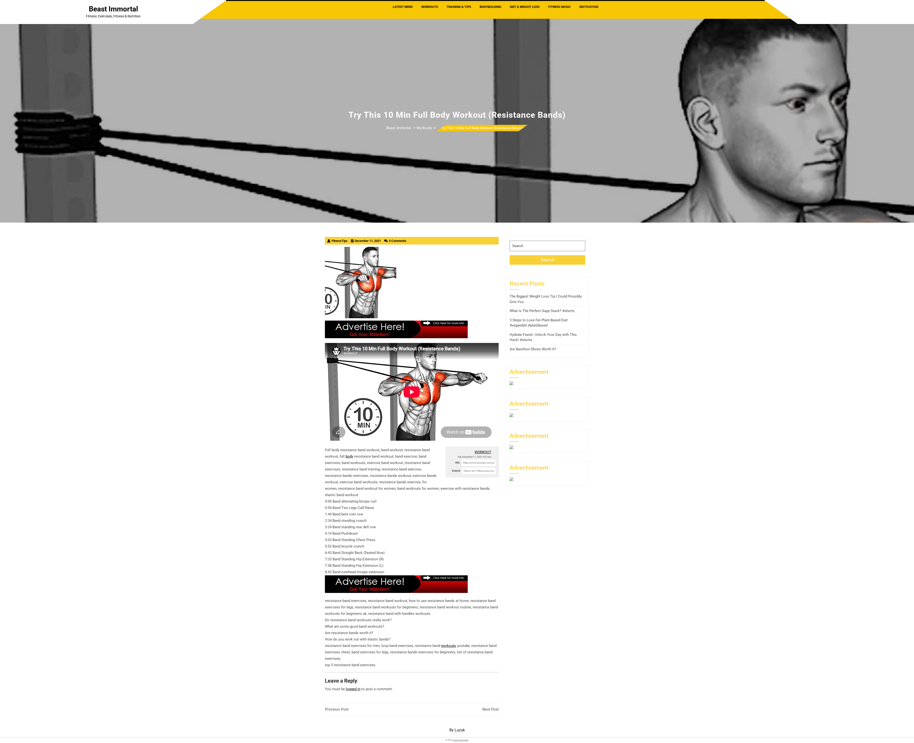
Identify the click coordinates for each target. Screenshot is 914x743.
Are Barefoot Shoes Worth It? (533, 349)
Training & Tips (459, 7)
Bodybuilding (490, 7)
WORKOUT (483, 452)
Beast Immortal (113, 9)
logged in (353, 689)
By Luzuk (457, 730)
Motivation (588, 7)
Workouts (429, 7)
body (349, 456)
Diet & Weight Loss (525, 7)
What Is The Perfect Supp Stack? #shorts (542, 311)
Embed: (456, 470)
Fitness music (559, 7)
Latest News (403, 7)
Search (547, 260)
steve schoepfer (460, 740)
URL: (458, 462)
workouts (448, 646)
